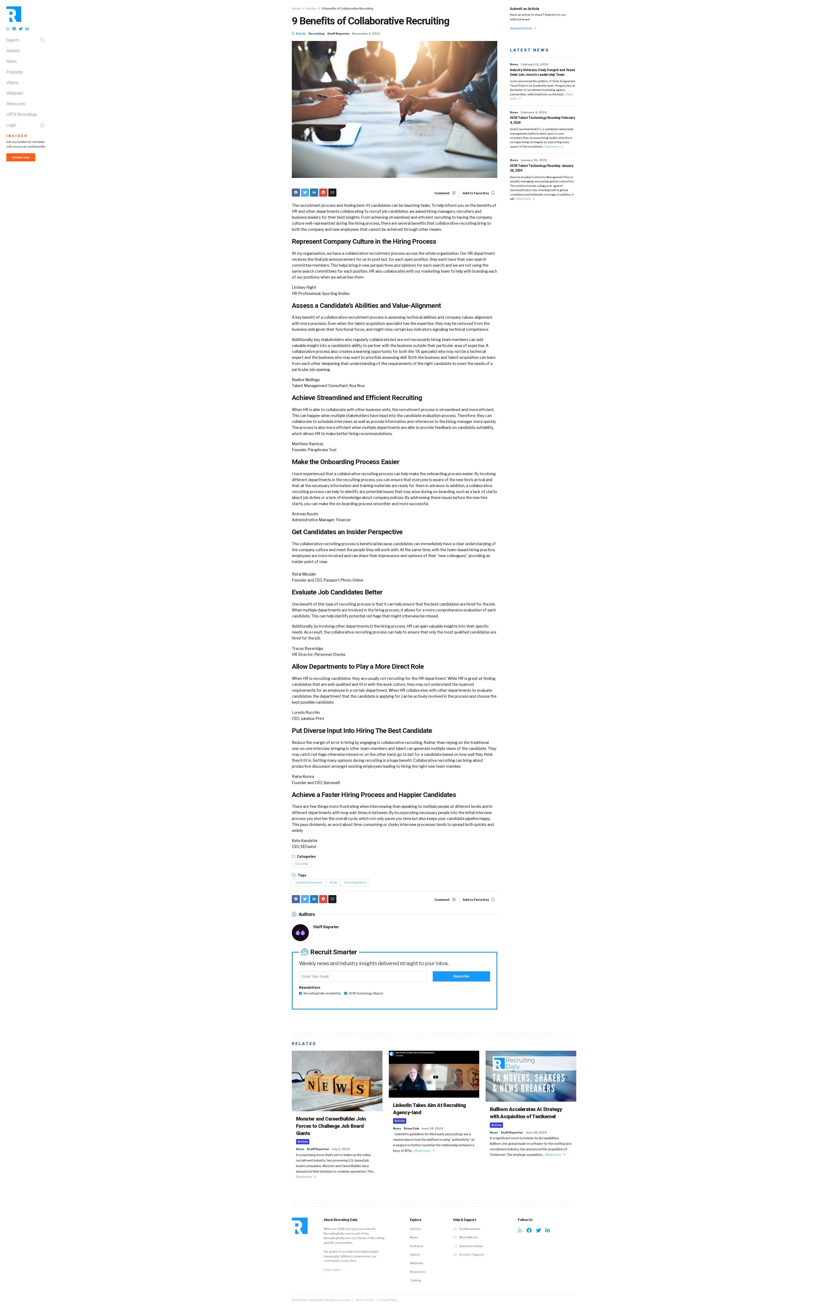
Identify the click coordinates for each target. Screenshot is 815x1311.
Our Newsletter (469, 1229)
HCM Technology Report (365, 993)
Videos (12, 82)
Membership (21, 157)
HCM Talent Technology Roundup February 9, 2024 (542, 120)
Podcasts (14, 72)
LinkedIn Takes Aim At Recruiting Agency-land (429, 1108)
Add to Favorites (476, 193)
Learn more (332, 1269)
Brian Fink (411, 1128)
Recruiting (317, 33)
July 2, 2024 (341, 1149)
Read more (552, 146)
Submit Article (521, 28)
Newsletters (309, 988)
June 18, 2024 (536, 1132)
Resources (15, 103)
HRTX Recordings (21, 114)
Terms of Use (364, 1300)
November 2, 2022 (366, 33)
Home (296, 8)
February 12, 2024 (534, 64)
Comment (442, 193)
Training (415, 1280)
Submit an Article (524, 9)
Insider (17, 136)
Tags (301, 875)
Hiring (333, 882)
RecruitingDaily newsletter (322, 993)
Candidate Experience (308, 882)
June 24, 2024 (432, 1128)
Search (12, 40)
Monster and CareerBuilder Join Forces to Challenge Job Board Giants (331, 1126)
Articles (13, 50)
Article (300, 33)
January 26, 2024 (534, 160)
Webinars (14, 93)
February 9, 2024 (534, 112)
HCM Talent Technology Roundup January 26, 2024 (541, 168)
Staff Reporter (338, 33)
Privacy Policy (388, 1300)
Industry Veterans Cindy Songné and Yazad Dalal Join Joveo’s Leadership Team (542, 72)
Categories (306, 857)
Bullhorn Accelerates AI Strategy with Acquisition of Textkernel (526, 1112)
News (11, 61)
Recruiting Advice (355, 882)
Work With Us (468, 1237)
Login (11, 125)
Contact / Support (470, 1254)
